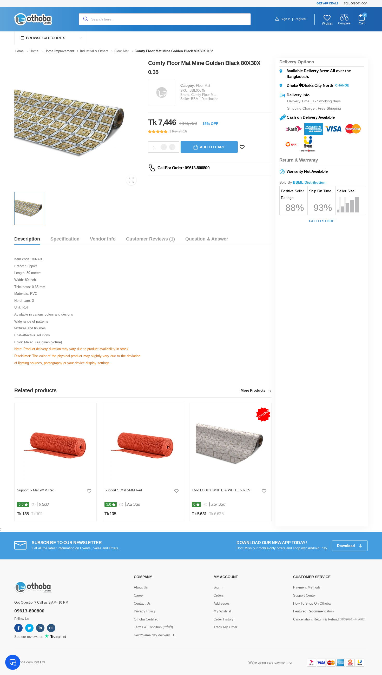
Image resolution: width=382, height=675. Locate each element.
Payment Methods (307, 587)
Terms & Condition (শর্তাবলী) (153, 627)
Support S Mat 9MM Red (35, 490)
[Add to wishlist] (89, 491)
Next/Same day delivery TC (154, 635)
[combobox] (165, 19)
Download (346, 546)
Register (300, 19)
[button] (50, 38)
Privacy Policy (145, 611)
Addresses (222, 603)
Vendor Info (103, 239)
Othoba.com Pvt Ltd (29, 662)
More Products (253, 390)
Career (139, 595)
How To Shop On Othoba (312, 603)
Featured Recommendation (313, 611)
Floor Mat (203, 86)
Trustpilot (57, 637)
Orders (219, 595)
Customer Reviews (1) (150, 239)
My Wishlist (222, 611)
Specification (65, 239)
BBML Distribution (204, 99)
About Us (141, 587)
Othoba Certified (146, 619)
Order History (224, 619)
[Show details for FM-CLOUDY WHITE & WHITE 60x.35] (230, 444)
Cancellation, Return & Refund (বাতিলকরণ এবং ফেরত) (329, 619)
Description (27, 239)
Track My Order (225, 627)
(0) (205, 504)
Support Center (304, 595)
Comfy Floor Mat (203, 95)
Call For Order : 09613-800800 (183, 168)
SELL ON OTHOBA (355, 3)
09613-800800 (29, 611)
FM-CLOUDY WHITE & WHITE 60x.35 (221, 490)
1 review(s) (178, 131)
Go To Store (321, 221)
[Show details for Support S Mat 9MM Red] (55, 444)
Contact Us (142, 603)
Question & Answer (206, 239)
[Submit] (85, 19)
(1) (34, 504)
